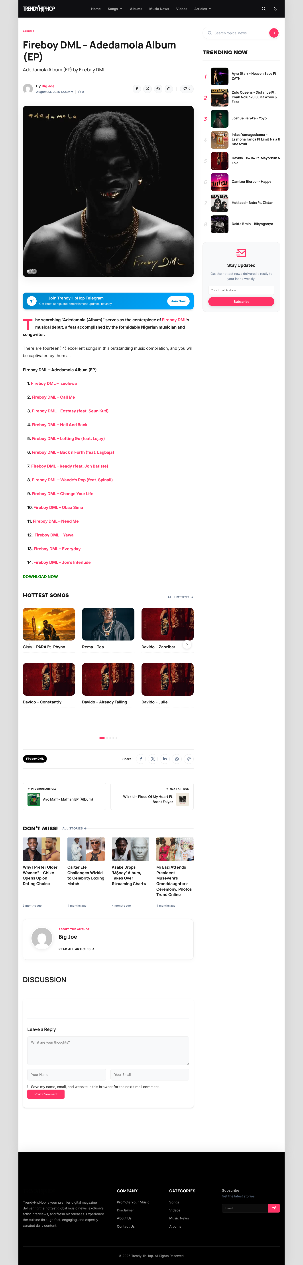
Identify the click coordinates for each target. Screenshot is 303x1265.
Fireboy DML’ (174, 319)
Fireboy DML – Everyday (57, 548)
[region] (108, 673)
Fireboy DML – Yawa (54, 534)
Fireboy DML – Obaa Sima (58, 507)
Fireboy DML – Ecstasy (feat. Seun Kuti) (70, 410)
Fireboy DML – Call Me (53, 397)
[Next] (187, 644)
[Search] (263, 9)
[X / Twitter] (153, 759)
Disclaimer (125, 1210)
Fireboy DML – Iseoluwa (54, 383)
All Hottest (178, 597)
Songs (174, 1202)
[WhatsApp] (158, 89)
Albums (28, 31)
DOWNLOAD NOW (40, 576)
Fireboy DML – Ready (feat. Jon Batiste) (69, 466)
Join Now (178, 301)
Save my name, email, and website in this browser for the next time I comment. (95, 1086)
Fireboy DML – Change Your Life (62, 493)
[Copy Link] (169, 89)
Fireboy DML (35, 758)
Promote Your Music (133, 1202)
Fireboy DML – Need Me (56, 521)
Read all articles (75, 949)
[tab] (102, 738)
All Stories (72, 828)
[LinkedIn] (165, 759)
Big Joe (48, 86)
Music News (179, 1218)
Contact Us (126, 1226)
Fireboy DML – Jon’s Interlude (62, 562)
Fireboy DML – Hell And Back (60, 424)
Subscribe (241, 301)
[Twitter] (147, 89)
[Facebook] (137, 89)
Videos (174, 1210)
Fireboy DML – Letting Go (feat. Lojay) (68, 438)
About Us (124, 1218)
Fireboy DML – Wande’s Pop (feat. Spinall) (72, 479)
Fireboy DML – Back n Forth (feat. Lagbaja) (73, 452)
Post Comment (45, 1094)
